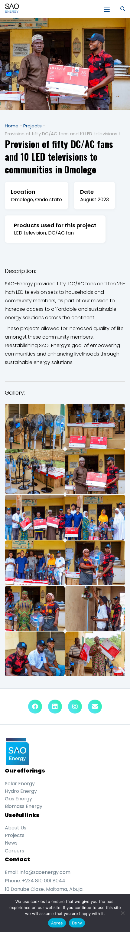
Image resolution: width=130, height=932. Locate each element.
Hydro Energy (21, 791)
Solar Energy (20, 783)
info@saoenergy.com (45, 872)
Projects (32, 126)
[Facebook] (35, 707)
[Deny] (122, 913)
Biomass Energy (23, 806)
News (11, 842)
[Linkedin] (55, 707)
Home (11, 126)
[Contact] (95, 707)
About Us (15, 827)
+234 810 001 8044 (43, 880)
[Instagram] (75, 707)
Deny (77, 923)
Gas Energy (18, 798)
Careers (14, 850)
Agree (57, 923)
